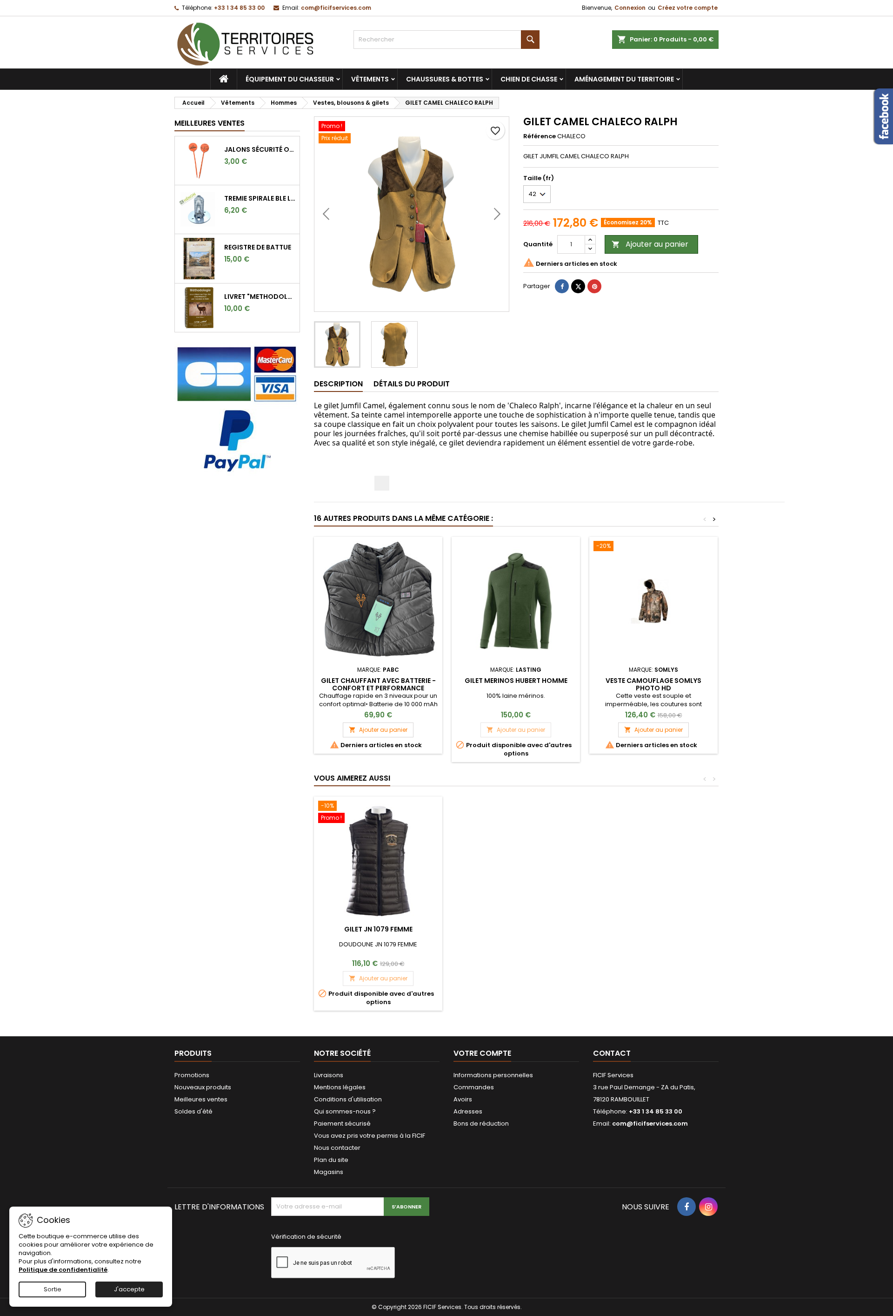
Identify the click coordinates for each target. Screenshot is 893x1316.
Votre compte (482, 1053)
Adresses (467, 1111)
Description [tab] (338, 383)
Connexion (630, 8)
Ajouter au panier (650, 244)
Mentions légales (340, 1087)
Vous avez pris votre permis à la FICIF (369, 1135)
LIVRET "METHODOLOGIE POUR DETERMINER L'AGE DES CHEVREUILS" (260, 296)
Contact (612, 1053)
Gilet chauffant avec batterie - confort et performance (378, 684)
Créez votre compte (688, 8)
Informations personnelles (493, 1075)
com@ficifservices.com (336, 8)
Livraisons (328, 1075)
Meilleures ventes (200, 1099)
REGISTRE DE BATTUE (257, 247)
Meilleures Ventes (209, 123)
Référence (539, 136)
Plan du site (331, 1159)
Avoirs (462, 1099)
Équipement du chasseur (290, 79)
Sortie (52, 1289)
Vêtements (370, 79)
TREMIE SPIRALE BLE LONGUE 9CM (260, 198)
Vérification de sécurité (306, 1236)
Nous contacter (337, 1147)
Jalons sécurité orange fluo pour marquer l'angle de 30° (260, 149)
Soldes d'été (193, 1111)
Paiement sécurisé (342, 1123)
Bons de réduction (481, 1123)
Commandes (473, 1087)
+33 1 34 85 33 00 (239, 8)
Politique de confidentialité (63, 1269)
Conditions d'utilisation (348, 1099)
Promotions (191, 1075)
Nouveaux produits (202, 1087)
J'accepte (129, 1289)
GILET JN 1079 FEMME (378, 929)
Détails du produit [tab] (411, 383)
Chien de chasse (528, 79)
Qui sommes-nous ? (345, 1111)
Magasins (328, 1172)
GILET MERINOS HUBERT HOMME (516, 680)
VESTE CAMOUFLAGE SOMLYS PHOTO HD (653, 684)
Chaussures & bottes (444, 79)
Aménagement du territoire (624, 79)
